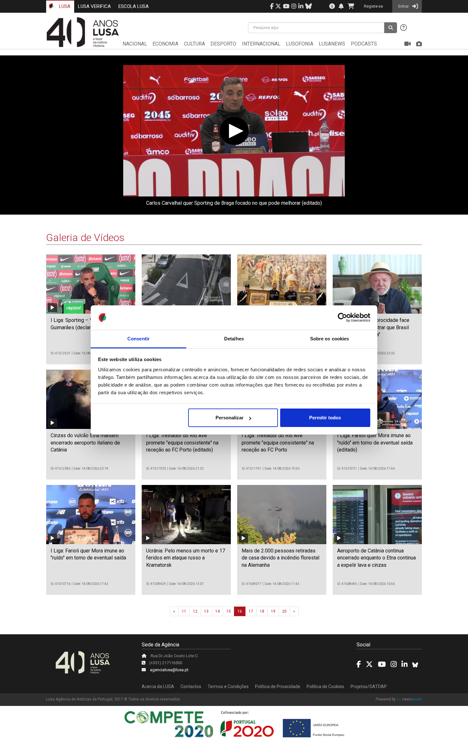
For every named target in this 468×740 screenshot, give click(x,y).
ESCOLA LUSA (133, 6)
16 (240, 611)
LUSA (64, 6)
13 (206, 611)
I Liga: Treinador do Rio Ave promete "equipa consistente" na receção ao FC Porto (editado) (182, 442)
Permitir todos (325, 417)
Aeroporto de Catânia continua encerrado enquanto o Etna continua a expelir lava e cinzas (376, 558)
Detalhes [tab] (234, 338)
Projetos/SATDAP (369, 686)
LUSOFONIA (299, 44)
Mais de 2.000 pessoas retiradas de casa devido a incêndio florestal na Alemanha (280, 558)
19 (273, 611)
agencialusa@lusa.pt (169, 669)
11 (184, 611)
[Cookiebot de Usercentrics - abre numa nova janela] (342, 318)
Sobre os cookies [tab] (329, 338)
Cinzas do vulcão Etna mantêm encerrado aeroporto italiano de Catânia (85, 442)
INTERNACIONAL (261, 44)
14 (217, 611)
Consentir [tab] (138, 338)
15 (228, 611)
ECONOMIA (165, 44)
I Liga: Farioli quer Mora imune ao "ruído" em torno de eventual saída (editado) (375, 442)
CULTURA (194, 44)
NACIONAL (135, 44)
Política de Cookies (325, 686)
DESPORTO (223, 44)
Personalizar (230, 417)
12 (195, 611)
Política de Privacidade (277, 686)
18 (262, 611)
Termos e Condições (228, 686)
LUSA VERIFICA (94, 6)
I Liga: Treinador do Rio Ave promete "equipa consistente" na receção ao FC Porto (278, 442)
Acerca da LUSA (158, 686)
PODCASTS (364, 44)
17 (251, 611)
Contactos (191, 686)
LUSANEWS (332, 44)
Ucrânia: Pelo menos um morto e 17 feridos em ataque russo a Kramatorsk (185, 558)
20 (284, 611)
